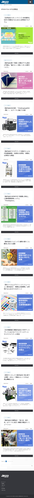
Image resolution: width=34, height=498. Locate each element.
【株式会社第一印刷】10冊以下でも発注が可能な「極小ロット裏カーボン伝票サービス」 (17, 65)
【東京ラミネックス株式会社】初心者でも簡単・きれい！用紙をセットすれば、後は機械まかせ (17, 377)
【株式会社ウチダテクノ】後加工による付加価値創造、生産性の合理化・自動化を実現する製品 (17, 153)
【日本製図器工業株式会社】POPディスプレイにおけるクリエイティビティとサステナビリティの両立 (17, 332)
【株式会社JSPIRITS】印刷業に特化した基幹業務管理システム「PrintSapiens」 (16, 198)
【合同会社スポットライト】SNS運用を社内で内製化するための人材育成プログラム (17, 20)
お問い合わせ (3, 490)
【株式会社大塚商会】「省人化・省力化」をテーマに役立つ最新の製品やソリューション (17, 422)
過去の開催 (3, 488)
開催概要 (3, 483)
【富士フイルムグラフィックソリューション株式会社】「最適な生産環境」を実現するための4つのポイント (17, 287)
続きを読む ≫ (17, 53)
